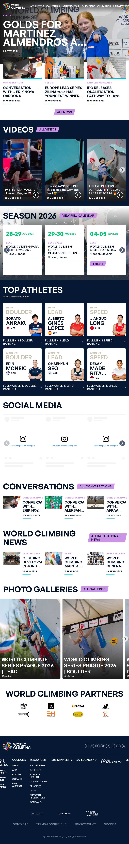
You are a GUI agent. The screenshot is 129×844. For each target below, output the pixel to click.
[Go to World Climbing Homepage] (15, 6)
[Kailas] (50, 706)
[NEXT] (122, 170)
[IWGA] (91, 813)
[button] (71, 6)
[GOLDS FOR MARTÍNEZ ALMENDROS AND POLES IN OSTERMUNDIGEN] (64, 32)
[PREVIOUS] (7, 170)
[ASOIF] (64, 813)
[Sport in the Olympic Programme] (37, 813)
